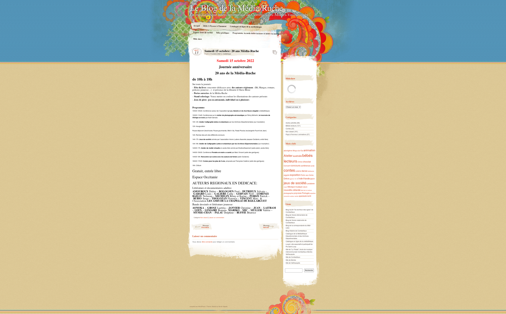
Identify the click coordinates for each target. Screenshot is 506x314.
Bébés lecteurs (291, 126)
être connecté (207, 241)
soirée (296, 196)
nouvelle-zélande (292, 189)
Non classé (204, 217)
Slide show (197, 38)
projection (313, 193)
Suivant (266, 226)
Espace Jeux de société (203, 32)
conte (312, 166)
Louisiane (310, 183)
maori (285, 187)
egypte (286, 175)
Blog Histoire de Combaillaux (296, 231)
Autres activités (291, 123)
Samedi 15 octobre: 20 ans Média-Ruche (274, 51)
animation (309, 150)
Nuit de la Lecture (306, 190)
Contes (288, 128)
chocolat (307, 161)
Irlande (306, 178)
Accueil (196, 25)
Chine (300, 161)
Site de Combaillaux (293, 257)
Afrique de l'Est (298, 150)
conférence (305, 165)
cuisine (298, 171)
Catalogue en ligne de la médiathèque (246, 26)
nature (305, 187)
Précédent (205, 226)
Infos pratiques (222, 32)
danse (304, 170)
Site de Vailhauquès (293, 263)
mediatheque (227, 54)
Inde (300, 178)
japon (312, 178)
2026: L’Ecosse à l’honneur (214, 26)
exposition (295, 174)
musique (298, 186)
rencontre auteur (289, 196)
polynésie (298, 193)
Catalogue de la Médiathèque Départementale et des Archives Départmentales (297, 235)
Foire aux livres (307, 175)
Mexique (291, 186)
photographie (288, 193)
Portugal (305, 193)
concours (295, 165)
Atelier (288, 155)
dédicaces (311, 171)
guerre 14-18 (294, 179)
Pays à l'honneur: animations (296, 134)
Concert (287, 165)
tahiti (309, 196)
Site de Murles (291, 260)
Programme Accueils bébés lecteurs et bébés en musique (257, 33)
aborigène (288, 150)
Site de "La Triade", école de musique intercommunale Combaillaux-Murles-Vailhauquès (299, 251)
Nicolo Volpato (222, 306)
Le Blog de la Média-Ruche (236, 7)
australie (297, 155)
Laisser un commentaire (216, 217)
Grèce (286, 178)
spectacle (303, 195)
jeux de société (295, 182)
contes (289, 170)
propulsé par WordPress (197, 306)
